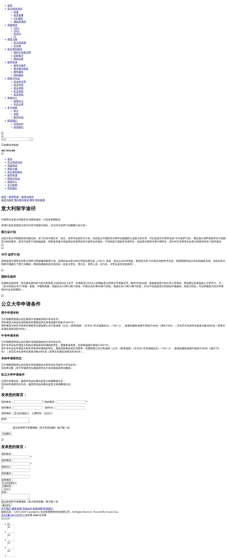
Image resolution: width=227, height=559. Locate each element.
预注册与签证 (21, 68)
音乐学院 (18, 88)
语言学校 (18, 94)
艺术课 (17, 46)
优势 (16, 114)
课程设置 (18, 59)
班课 (16, 12)
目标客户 (18, 55)
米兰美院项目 (14, 172)
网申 (32, 200)
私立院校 (18, 91)
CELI (16, 31)
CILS (16, 28)
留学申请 (12, 175)
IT (15, 36)
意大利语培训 (14, 162)
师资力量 (12, 168)
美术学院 (18, 85)
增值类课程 (20, 21)
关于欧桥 (12, 185)
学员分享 (18, 104)
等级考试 (12, 165)
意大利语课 (20, 42)
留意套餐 (18, 15)
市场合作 (18, 124)
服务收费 (17, 508)
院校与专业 (13, 178)
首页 (9, 5)
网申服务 (18, 72)
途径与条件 (20, 65)
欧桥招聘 (38, 508)
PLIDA (17, 33)
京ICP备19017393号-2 (13, 515)
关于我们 (6, 508)
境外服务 (18, 75)
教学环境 (18, 117)
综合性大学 (20, 81)
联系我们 (18, 127)
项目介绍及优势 (22, 52)
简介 (16, 111)
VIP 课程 (18, 18)
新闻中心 (18, 101)
